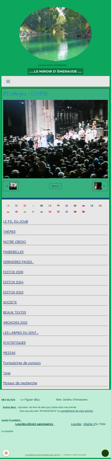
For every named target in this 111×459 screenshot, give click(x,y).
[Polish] (8, 212)
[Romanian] (100, 205)
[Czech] (58, 212)
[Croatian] (66, 212)
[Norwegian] (16, 212)
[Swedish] (91, 205)
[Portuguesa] (75, 205)
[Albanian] (83, 212)
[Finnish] (33, 212)
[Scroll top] (105, 453)
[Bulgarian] (41, 212)
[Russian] (83, 205)
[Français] (8, 205)
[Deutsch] (58, 205)
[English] (16, 205)
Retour (55, 186)
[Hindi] (24, 212)
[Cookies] (6, 453)
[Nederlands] (66, 205)
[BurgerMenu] (8, 81)
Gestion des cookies (75, 454)
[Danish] (50, 212)
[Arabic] (41, 205)
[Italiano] (50, 205)
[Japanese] (33, 205)
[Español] (24, 205)
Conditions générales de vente (42, 454)
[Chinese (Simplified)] (75, 212)
